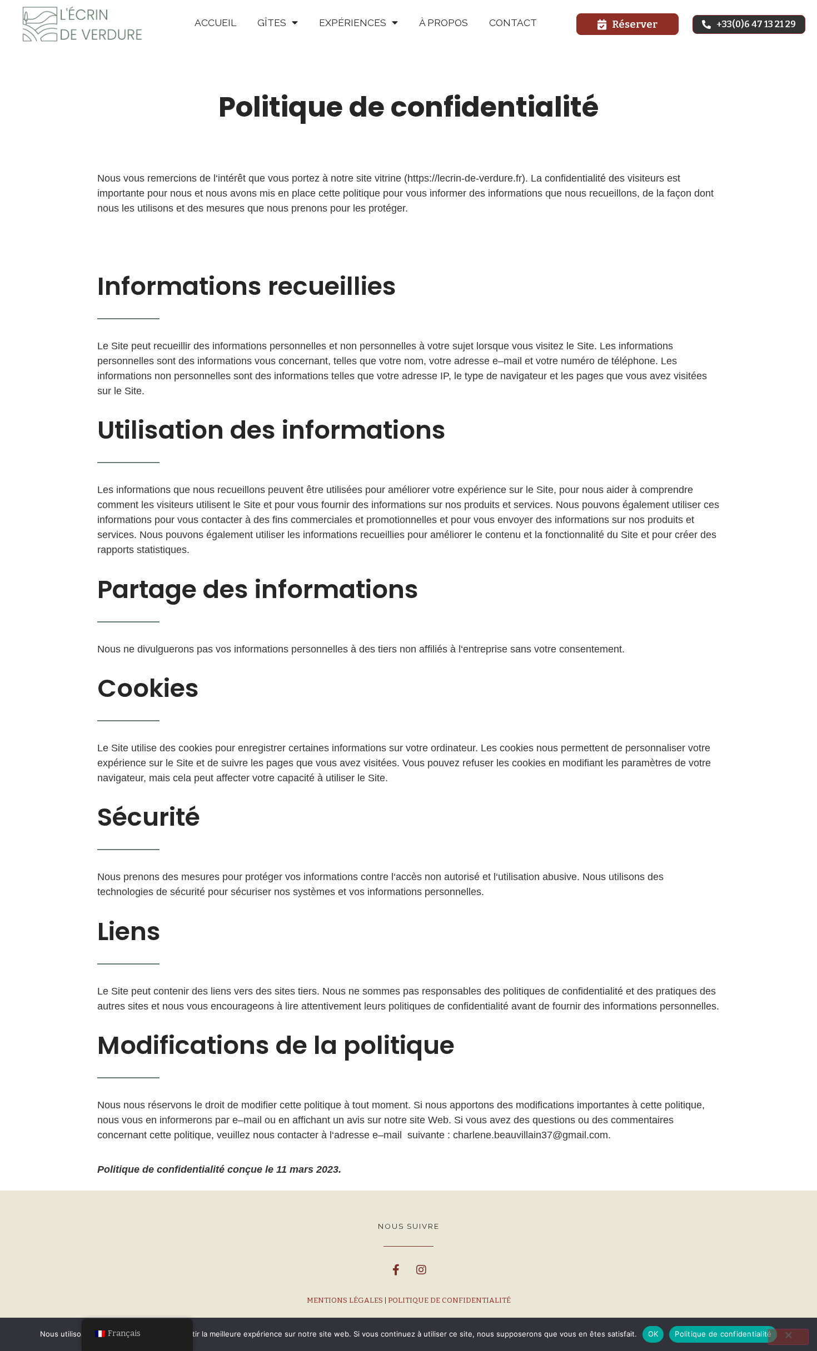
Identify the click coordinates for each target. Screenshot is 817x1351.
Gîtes (271, 22)
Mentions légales (345, 1300)
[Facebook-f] (396, 1270)
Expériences (352, 22)
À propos (443, 22)
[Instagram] (421, 1270)
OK (653, 1333)
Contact (513, 22)
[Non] (788, 1337)
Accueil (215, 22)
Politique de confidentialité (448, 1300)
